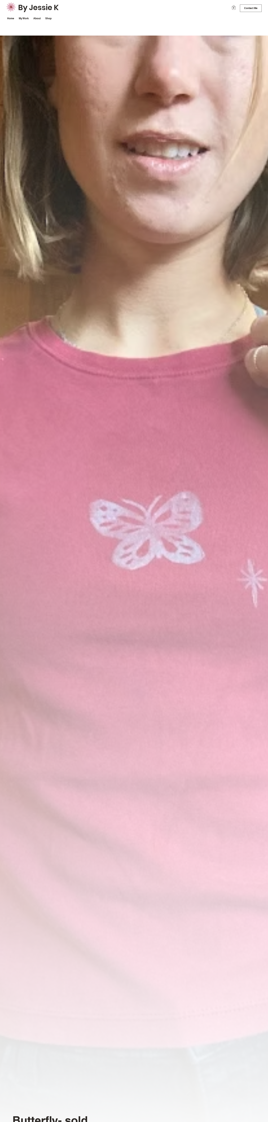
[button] (234, 7)
